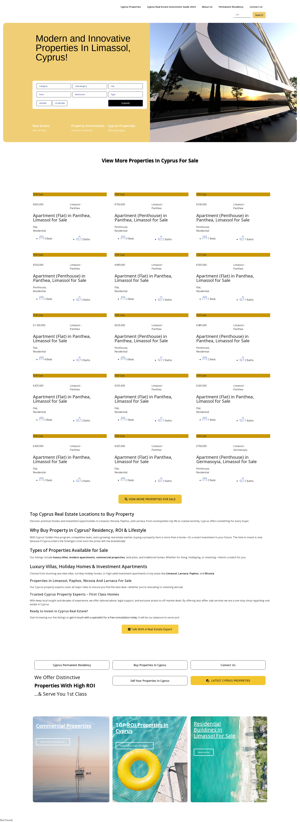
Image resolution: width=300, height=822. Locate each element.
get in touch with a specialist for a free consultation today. (104, 617)
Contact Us (256, 6)
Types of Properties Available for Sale (69, 550)
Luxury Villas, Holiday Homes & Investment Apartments (88, 566)
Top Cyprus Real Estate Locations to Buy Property (82, 514)
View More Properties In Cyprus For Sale (150, 160)
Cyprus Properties (131, 6)
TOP (142, 728)
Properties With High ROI (64, 685)
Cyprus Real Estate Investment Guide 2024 (171, 6)
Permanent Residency (231, 6)
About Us (207, 6)
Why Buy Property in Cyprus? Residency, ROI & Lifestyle (88, 530)
